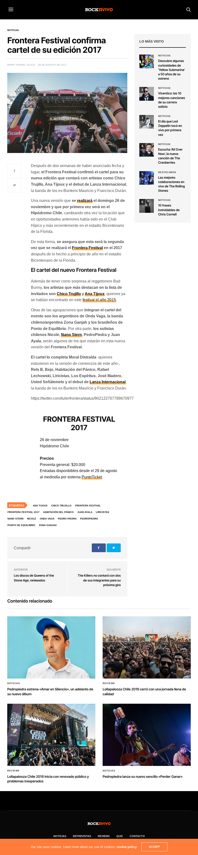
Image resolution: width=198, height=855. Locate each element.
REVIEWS (104, 836)
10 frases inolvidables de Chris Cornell (169, 210)
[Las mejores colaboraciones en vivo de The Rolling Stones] (146, 178)
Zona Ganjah (48, 525)
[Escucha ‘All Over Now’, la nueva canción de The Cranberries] (146, 150)
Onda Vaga (47, 518)
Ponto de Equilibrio (21, 525)
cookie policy (127, 847)
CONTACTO (137, 836)
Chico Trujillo (69, 294)
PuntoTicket (92, 477)
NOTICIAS (59, 836)
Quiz (119, 836)
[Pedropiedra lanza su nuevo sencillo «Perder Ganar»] (147, 735)
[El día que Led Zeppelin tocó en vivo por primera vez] (146, 122)
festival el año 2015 (99, 300)
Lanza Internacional (108, 382)
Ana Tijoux (95, 294)
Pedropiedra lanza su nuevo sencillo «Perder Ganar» (143, 777)
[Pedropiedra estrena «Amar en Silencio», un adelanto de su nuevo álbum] (51, 647)
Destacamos (167, 172)
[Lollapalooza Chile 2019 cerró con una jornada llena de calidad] (147, 647)
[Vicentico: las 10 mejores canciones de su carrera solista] (146, 93)
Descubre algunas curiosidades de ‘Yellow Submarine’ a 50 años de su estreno (171, 70)
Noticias (13, 30)
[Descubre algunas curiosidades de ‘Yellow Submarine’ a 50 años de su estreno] (146, 61)
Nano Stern (71, 335)
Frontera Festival (87, 248)
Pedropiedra (89, 518)
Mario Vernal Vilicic (21, 64)
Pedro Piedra (67, 518)
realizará (84, 200)
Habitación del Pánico (58, 512)
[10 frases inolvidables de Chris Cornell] (146, 206)
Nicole (31, 518)
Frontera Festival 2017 (23, 512)
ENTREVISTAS (82, 836)
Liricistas (102, 512)
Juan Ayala (84, 512)
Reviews (109, 683)
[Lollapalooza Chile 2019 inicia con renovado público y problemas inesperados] (51, 735)
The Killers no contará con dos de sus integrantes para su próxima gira (99, 580)
